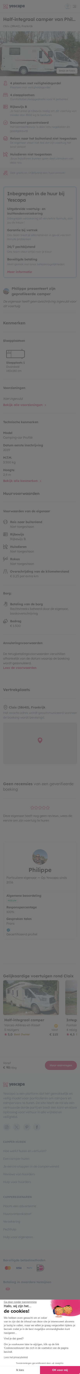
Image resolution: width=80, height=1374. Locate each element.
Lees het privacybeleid (16, 1357)
